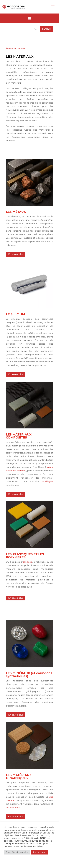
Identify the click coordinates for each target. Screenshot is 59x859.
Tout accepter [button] (39, 852)
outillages (48, 481)
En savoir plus (15, 254)
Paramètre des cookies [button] (17, 852)
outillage (27, 562)
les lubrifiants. (13, 807)
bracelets (11, 470)
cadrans (21, 470)
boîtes (49, 467)
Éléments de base (16, 48)
